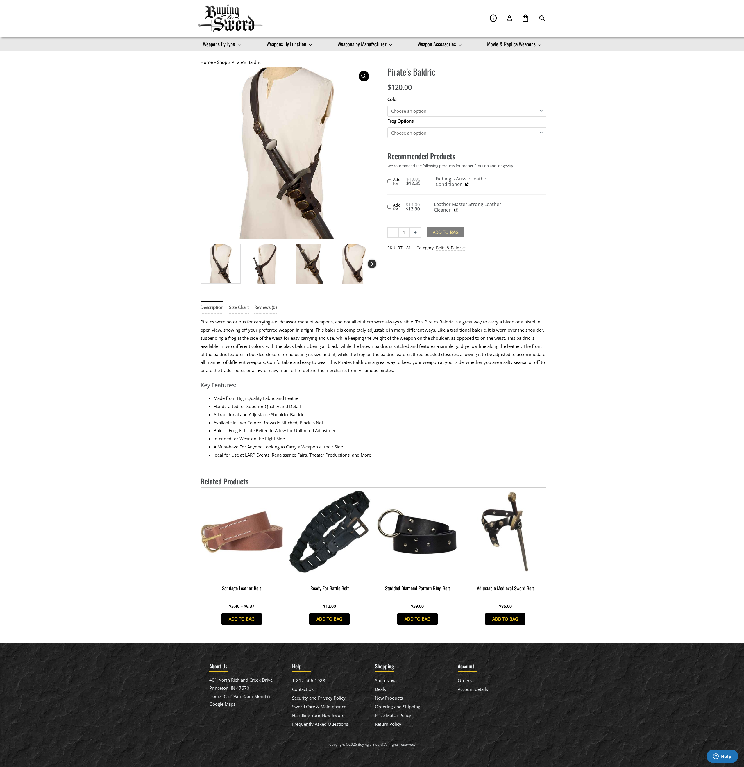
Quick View (241, 577)
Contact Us (303, 689)
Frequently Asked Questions (320, 724)
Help (493, 18)
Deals (380, 689)
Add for (414, 181)
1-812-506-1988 (308, 680)
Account (509, 18)
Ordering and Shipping (397, 706)
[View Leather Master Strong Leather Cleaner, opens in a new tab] (456, 210)
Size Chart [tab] (239, 307)
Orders (465, 680)
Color (392, 99)
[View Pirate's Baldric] (221, 264)
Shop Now (385, 680)
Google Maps (222, 704)
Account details (473, 689)
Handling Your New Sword (318, 715)
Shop (222, 62)
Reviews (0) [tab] (265, 307)
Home (207, 62)
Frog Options (400, 121)
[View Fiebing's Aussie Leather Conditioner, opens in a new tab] (467, 184)
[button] (542, 18)
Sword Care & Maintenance (319, 706)
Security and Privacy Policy (319, 698)
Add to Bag (446, 232)
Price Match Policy (393, 715)
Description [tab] (212, 307)
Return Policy (388, 724)
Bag (525, 18)
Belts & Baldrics (451, 248)
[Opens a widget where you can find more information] (722, 757)
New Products (389, 698)
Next (372, 264)
